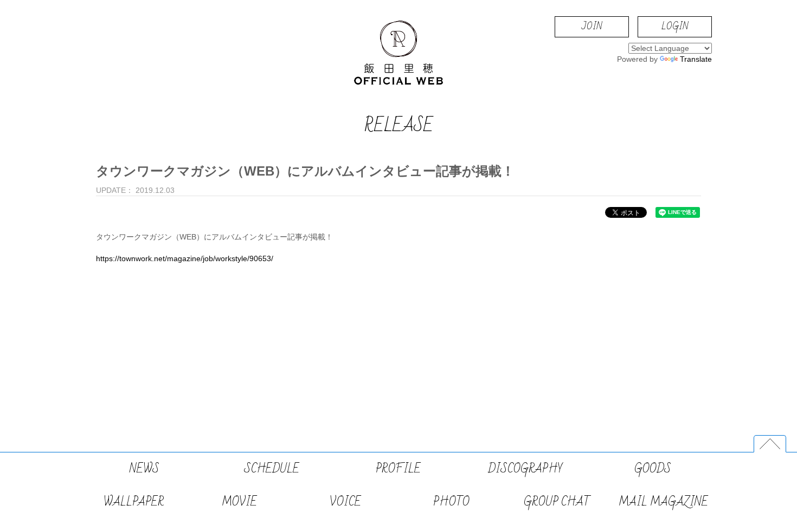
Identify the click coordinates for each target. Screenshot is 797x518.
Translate (696, 59)
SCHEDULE (271, 469)
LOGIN (674, 26)
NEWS (144, 469)
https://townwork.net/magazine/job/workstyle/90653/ (184, 258)
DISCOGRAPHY (525, 469)
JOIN (592, 26)
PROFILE (398, 469)
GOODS (652, 469)
